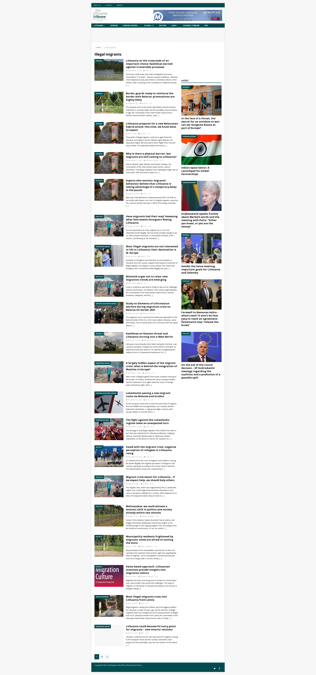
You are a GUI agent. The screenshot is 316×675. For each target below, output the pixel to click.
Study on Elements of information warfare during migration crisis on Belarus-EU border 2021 (148, 307)
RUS (206, 25)
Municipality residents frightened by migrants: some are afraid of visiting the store (149, 540)
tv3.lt (146, 70)
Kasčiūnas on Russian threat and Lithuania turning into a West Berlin (149, 335)
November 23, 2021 (135, 400)
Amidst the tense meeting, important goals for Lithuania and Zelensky (200, 269)
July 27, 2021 (132, 546)
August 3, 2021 (133, 516)
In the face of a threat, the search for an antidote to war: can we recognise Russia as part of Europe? (200, 123)
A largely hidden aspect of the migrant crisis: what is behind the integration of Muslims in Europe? (151, 366)
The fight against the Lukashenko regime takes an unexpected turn (147, 421)
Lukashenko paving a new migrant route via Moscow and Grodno (148, 394)
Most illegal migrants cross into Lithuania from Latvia (146, 598)
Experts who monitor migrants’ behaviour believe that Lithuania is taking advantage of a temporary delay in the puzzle (151, 185)
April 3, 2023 (132, 133)
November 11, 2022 (135, 160)
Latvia (156, 615)
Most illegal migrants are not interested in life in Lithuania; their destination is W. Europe (152, 249)
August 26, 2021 (133, 484)
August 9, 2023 (133, 103)
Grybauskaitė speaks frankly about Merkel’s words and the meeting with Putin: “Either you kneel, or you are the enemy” (200, 220)
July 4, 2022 (132, 283)
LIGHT (174, 25)
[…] (127, 85)
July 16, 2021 (132, 576)
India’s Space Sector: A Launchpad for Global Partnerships (195, 171)
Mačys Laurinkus (148, 516)
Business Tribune (191, 25)
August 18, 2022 (133, 193)
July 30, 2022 (132, 256)
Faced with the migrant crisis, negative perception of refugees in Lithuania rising (151, 450)
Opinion (114, 25)
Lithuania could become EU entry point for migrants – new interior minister (151, 628)
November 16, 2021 (135, 457)
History (162, 25)
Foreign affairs (130, 25)
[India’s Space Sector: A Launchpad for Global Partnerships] (201, 150)
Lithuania (98, 25)
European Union (137, 639)
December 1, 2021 (134, 373)
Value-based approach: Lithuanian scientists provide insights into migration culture (148, 570)
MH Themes (138, 665)
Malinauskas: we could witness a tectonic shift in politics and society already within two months (149, 509)
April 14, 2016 (133, 633)
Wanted (120, 5)
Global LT (149, 25)
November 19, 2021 (135, 426)
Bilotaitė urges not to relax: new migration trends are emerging (147, 278)
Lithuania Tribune (151, 160)
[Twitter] (214, 668)
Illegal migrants (132, 607)
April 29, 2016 (133, 603)
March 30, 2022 (133, 313)
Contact (109, 5)
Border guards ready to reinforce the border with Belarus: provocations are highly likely (150, 96)
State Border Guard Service (145, 618)
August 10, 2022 (133, 226)
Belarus (152, 607)
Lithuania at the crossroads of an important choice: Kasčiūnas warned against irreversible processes (149, 64)
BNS (142, 603)
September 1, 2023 (135, 70)
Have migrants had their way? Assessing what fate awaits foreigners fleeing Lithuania (152, 219)
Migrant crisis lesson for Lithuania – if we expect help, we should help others (150, 478)
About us (97, 5)
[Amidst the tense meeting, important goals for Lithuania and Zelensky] (201, 248)
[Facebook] (219, 668)
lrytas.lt (144, 103)
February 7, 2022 (134, 340)
